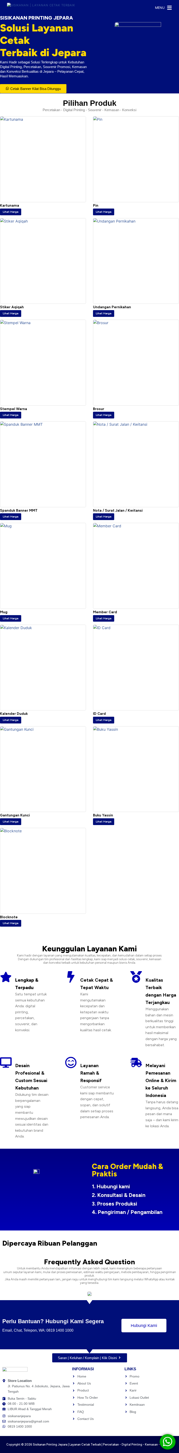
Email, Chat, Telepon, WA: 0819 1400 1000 (37, 1330)
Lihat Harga (10, 211)
